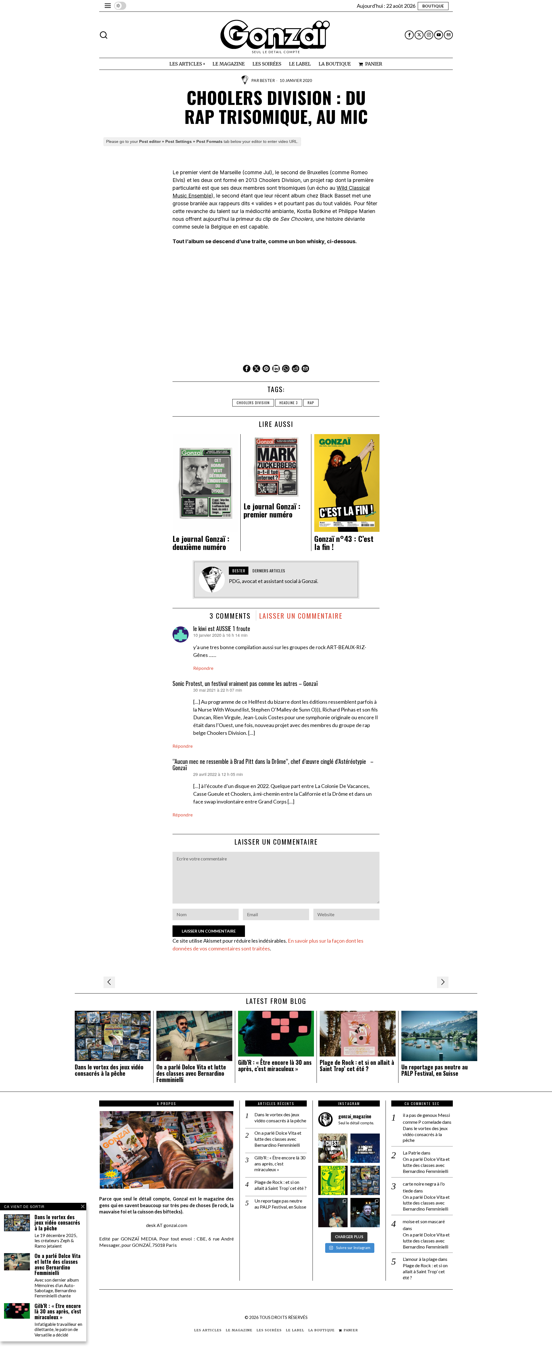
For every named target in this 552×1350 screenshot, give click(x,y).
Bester (267, 80)
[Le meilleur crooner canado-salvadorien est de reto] (333, 1212)
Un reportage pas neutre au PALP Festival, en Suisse (434, 1070)
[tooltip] (409, 34)
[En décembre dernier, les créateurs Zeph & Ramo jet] (365, 1180)
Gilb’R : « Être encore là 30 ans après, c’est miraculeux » (275, 1065)
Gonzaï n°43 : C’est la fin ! (343, 543)
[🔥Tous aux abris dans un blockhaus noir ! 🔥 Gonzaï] (333, 1180)
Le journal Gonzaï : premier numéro (272, 510)
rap (311, 402)
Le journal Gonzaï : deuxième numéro (200, 543)
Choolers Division (253, 402)
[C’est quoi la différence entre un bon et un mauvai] (365, 1148)
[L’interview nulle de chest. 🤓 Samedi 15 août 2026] (333, 1148)
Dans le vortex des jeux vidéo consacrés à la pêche (109, 1070)
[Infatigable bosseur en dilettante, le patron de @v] (365, 1212)
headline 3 (288, 402)
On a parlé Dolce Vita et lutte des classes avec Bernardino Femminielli (191, 1073)
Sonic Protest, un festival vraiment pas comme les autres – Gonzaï (245, 683)
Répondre (203, 668)
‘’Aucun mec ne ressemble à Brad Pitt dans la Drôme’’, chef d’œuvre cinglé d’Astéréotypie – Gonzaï (272, 764)
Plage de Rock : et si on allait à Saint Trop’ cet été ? (357, 1065)
